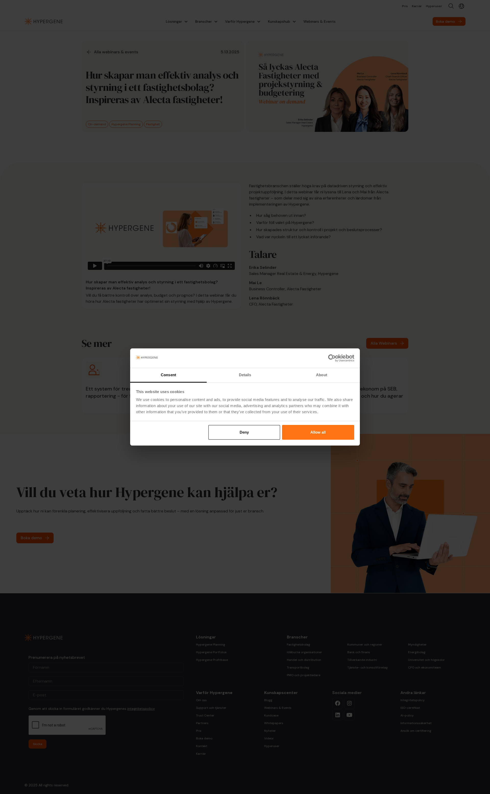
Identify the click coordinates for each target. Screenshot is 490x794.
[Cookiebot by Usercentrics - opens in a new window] (332, 358)
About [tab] (321, 375)
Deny (244, 432)
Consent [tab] (168, 375)
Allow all (318, 432)
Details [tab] (245, 375)
